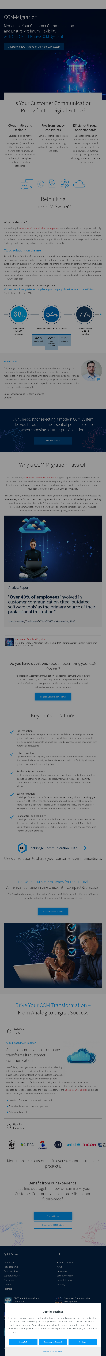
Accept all (23, 1342)
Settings (82, 1342)
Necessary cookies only (53, 1342)
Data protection (57, 1351)
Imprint (46, 1351)
